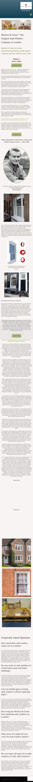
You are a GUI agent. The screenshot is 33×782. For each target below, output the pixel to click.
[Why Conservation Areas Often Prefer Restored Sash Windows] (16, 582)
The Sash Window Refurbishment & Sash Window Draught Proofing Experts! (17, 267)
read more (16, 335)
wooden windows (16, 362)
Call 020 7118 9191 (25, 10)
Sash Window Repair (9, 77)
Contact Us (16, 134)
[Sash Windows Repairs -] (5, 9)
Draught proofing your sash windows (22, 232)
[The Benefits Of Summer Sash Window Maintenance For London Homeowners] (16, 612)
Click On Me (16, 65)
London (11, 324)
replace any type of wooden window (18, 109)
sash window (18, 313)
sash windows (4, 73)
